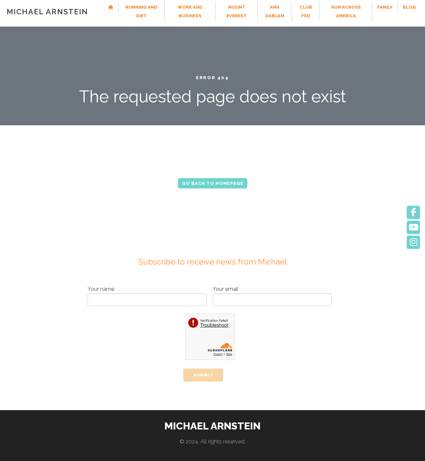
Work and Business (190, 11)
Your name (101, 289)
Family (384, 7)
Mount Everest (236, 11)
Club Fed (305, 11)
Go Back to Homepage (212, 183)
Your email (225, 289)
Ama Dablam (274, 11)
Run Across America (346, 11)
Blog (409, 7)
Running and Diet (141, 11)
